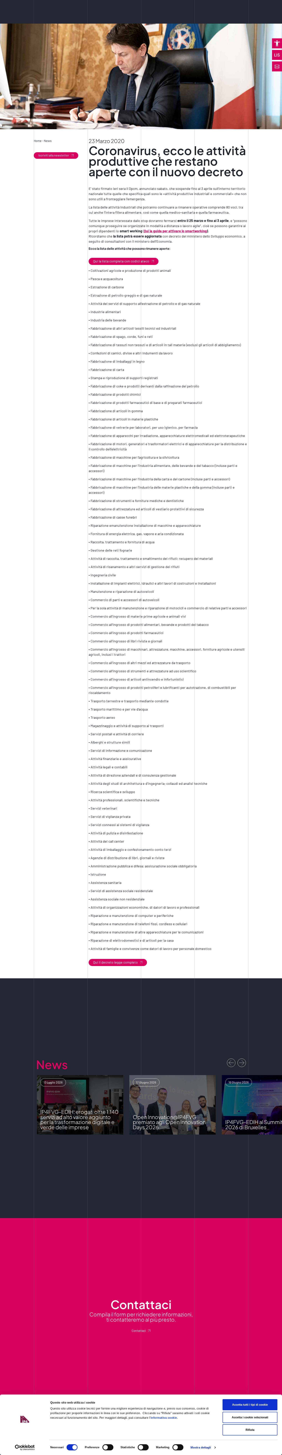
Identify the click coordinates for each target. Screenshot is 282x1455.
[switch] (107, 1447)
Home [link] (38, 140)
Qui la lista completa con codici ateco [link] (121, 261)
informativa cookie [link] (164, 1417)
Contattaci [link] (139, 1330)
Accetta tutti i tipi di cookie (250, 1404)
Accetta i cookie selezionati (250, 1417)
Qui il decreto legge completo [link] (115, 962)
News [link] (48, 140)
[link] (277, 43)
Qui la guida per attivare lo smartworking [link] (175, 231)
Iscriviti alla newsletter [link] (53, 155)
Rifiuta (250, 1429)
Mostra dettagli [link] (200, 1447)
